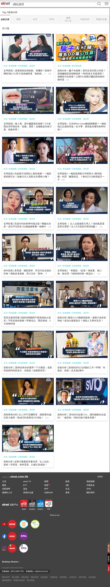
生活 (5, 66)
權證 (4, 485)
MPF (46, 489)
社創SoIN (48, 492)
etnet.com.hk (19, 476)
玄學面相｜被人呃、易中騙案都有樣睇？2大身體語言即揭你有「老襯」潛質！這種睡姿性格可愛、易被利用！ (28, 126)
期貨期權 (91, 481)
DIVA (89, 489)
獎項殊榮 (30, 580)
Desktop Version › (10, 562)
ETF (25, 485)
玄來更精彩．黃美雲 (26, 66)
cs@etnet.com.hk (41, 571)
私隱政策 (54, 577)
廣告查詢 (25, 577)
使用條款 (63, 577)
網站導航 (82, 577)
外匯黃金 (91, 485)
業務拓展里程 (19, 580)
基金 (25, 489)
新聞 (46, 481)
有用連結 (92, 577)
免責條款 (44, 577)
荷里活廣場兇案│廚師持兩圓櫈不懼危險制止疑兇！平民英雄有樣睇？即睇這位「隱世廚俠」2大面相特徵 (27, 320)
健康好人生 (7, 492)
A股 (67, 485)
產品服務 (15, 577)
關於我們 (91, 492)
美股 (47, 485)
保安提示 (73, 577)
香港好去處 (28, 492)
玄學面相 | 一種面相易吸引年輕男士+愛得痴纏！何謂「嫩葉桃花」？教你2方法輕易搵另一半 (81, 176)
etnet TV (27, 481)
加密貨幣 (6, 489)
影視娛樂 (12, 66)
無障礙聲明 (6, 580)
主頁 (4, 481)
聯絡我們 (34, 577)
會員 (67, 492)
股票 (67, 481)
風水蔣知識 (76, 66)
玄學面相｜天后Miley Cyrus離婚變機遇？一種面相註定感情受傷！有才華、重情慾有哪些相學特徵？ (81, 126)
